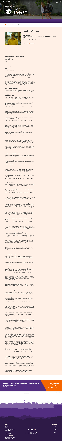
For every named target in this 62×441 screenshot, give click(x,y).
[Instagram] (52, 387)
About (56, 21)
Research (35, 21)
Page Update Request (7, 387)
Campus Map (54, 427)
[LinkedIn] (56, 387)
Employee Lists (12, 24)
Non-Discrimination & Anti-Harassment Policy (10, 430)
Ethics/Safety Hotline (8, 432)
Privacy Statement (8, 433)
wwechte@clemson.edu (30, 43)
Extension (26, 21)
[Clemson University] (8, 2)
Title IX (6, 427)
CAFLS (8, 24)
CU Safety (55, 429)
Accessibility (7, 426)
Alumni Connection (45, 21)
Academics (14, 21)
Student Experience (4, 21)
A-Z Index (55, 426)
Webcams (55, 432)
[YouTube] (59, 387)
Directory (55, 430)
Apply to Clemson (54, 433)
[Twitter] (54, 387)
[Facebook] (49, 387)
